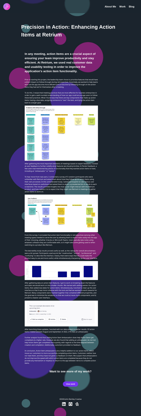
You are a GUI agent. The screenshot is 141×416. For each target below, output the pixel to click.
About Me (110, 6)
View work (70, 384)
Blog (131, 6)
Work (122, 6)
